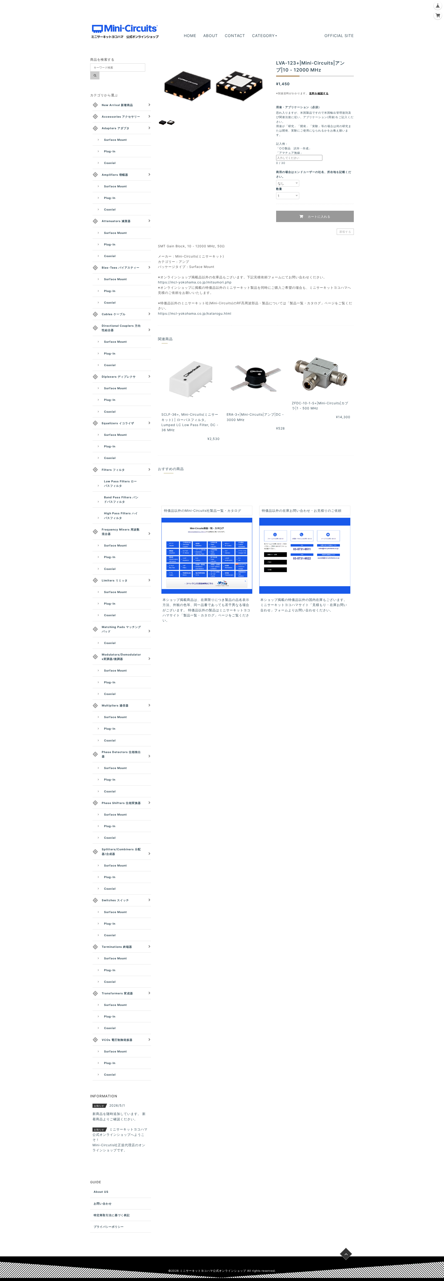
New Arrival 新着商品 (117, 105)
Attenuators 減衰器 (116, 221)
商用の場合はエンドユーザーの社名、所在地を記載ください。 (313, 174)
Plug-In (109, 151)
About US (101, 1191)
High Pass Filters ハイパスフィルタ (121, 515)
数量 (279, 189)
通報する (345, 231)
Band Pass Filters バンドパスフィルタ (121, 499)
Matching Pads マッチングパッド (121, 629)
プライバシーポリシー (109, 1226)
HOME (190, 35)
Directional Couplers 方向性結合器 (121, 328)
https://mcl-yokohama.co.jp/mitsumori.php (195, 282)
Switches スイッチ (115, 900)
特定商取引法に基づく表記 (112, 1215)
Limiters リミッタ (115, 580)
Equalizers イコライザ (118, 423)
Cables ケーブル (114, 314)
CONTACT (235, 35)
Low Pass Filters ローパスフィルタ (120, 483)
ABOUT (210, 35)
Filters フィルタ (113, 469)
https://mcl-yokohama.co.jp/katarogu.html (194, 313)
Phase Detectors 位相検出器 (121, 754)
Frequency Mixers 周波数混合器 (121, 532)
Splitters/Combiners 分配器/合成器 (121, 851)
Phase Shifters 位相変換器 (121, 803)
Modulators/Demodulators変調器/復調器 (121, 657)
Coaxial (110, 163)
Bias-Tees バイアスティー (120, 267)
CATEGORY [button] (263, 35)
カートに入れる (318, 216)
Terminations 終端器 (117, 946)
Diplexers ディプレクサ (119, 376)
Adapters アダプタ (116, 128)
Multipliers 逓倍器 (115, 705)
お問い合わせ (103, 1203)
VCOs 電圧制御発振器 (117, 1040)
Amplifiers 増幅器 (115, 174)
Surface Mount (115, 139)
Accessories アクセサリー (121, 116)
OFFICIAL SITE (339, 35)
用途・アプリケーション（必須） (300, 107)
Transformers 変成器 (117, 993)
